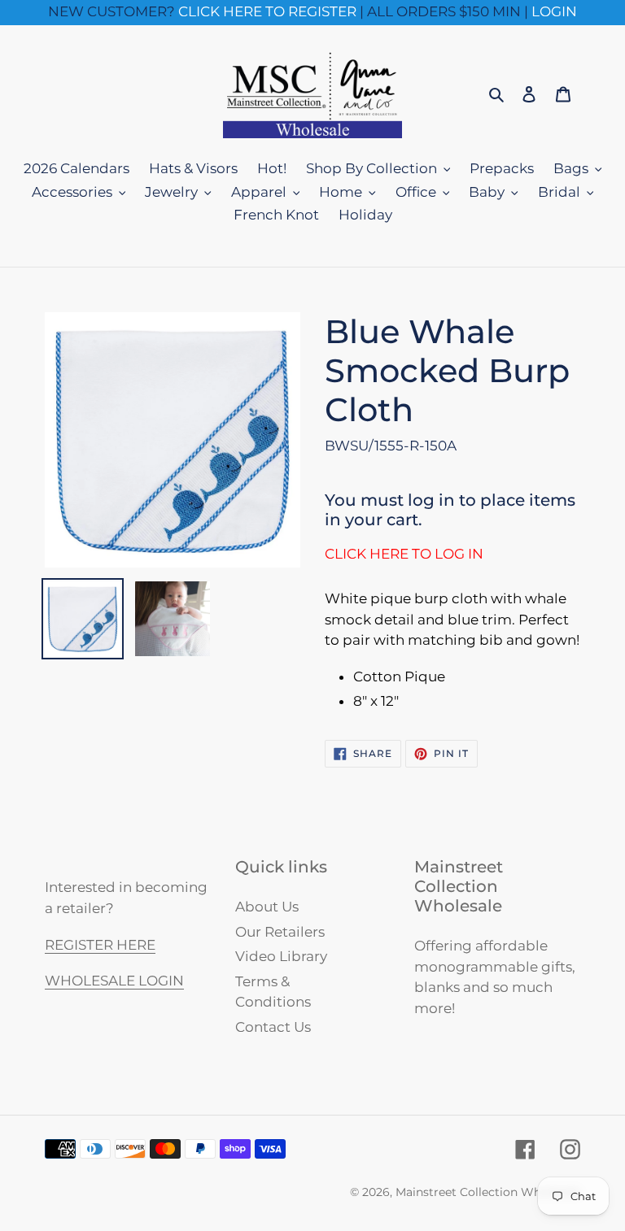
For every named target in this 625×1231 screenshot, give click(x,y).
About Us (267, 906)
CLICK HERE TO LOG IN (404, 554)
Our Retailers (280, 932)
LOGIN (554, 11)
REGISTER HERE (100, 945)
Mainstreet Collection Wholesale (488, 1192)
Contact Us (273, 1027)
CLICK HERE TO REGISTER (267, 11)
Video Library (281, 956)
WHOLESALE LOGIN (114, 980)
